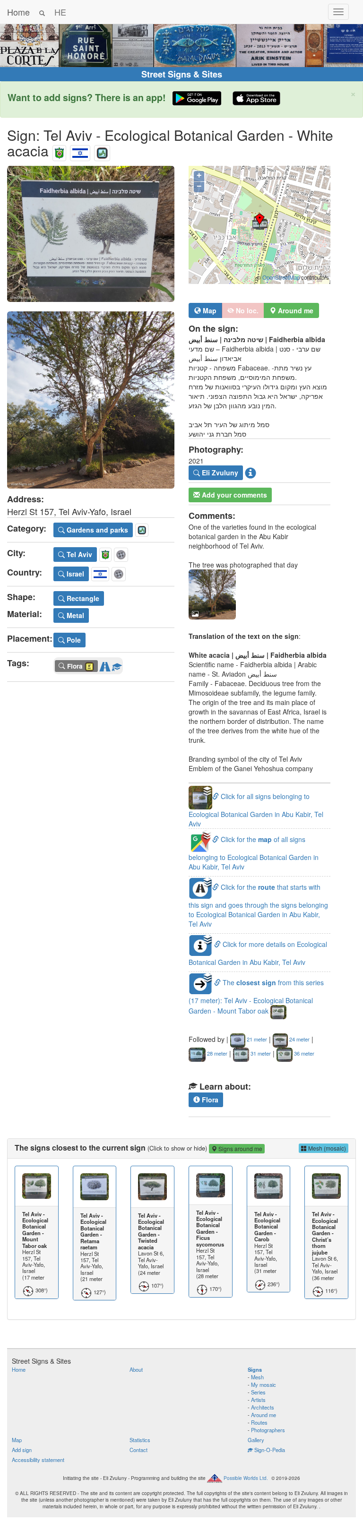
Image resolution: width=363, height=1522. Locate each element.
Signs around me (239, 1148)
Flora (209, 1099)
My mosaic (263, 1384)
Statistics (140, 1440)
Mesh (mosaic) (326, 1148)
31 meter (260, 1053)
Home (18, 12)
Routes (259, 1422)
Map (208, 310)
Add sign (22, 1449)
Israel (74, 573)
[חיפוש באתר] (42, 12)
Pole (73, 640)
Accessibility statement (38, 1459)
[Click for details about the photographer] (250, 473)
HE (60, 12)
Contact (138, 1449)
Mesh (257, 1377)
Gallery (256, 1440)
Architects (262, 1407)
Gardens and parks (96, 529)
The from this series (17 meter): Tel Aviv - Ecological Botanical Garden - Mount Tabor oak (256, 996)
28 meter (216, 1053)
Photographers (268, 1430)
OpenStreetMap (281, 277)
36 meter (303, 1053)
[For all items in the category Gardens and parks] (102, 150)
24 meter (299, 1039)
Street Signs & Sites (181, 74)
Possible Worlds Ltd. (246, 1477)
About (136, 1369)
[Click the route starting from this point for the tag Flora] (105, 664)
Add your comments (233, 494)
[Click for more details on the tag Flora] (116, 664)
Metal (74, 615)
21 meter (256, 1039)
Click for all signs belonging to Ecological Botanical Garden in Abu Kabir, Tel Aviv (256, 809)
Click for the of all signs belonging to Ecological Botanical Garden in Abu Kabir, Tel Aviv (254, 852)
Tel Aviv (78, 554)
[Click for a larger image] (90, 234)
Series (258, 1392)
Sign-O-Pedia (269, 1449)
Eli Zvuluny (219, 472)
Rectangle (82, 598)
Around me (263, 1415)
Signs (255, 1369)
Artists (258, 1399)
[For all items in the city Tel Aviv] (59, 150)
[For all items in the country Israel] (80, 150)
